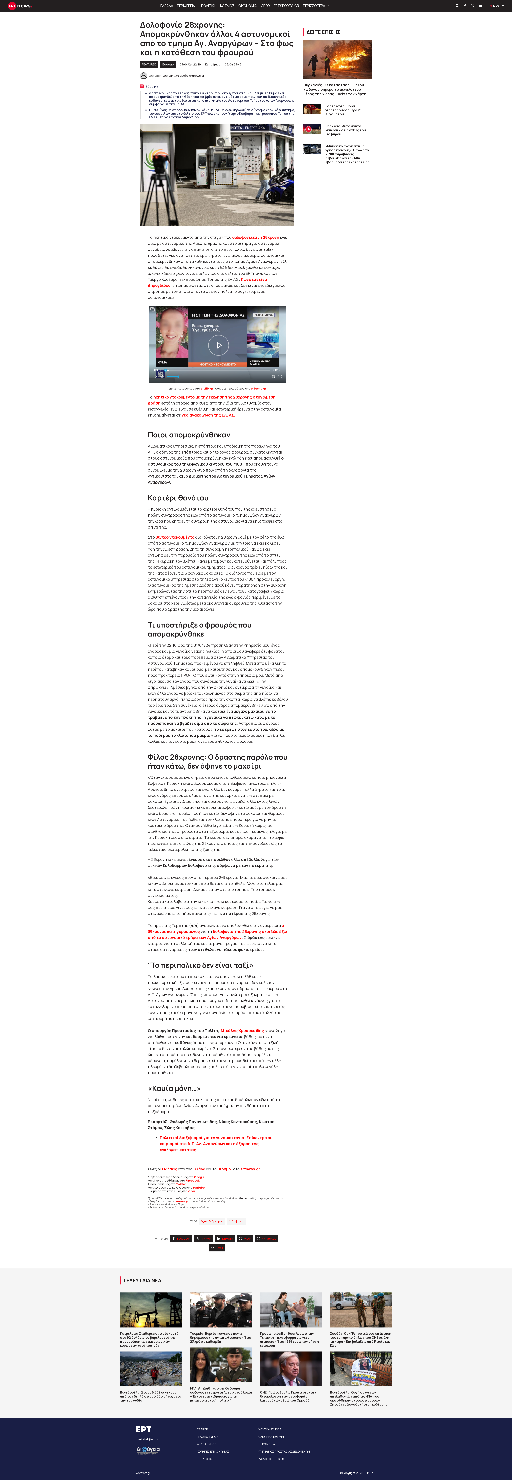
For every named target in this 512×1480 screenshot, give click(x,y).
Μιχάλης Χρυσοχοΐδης (242, 1030)
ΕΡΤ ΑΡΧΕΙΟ (204, 1459)
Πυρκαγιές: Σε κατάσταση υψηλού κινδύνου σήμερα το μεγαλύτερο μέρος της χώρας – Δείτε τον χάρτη (334, 89)
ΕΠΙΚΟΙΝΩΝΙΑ (266, 1444)
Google (199, 1177)
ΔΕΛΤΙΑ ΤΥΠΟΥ (206, 1444)
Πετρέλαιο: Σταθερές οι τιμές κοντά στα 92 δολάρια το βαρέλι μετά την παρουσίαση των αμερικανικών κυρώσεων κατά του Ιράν (149, 1339)
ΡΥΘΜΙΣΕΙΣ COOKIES (271, 1459)
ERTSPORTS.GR (286, 5)
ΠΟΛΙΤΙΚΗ (208, 5)
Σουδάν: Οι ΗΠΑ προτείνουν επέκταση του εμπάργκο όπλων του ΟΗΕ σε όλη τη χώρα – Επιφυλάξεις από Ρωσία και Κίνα (360, 1339)
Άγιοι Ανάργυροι (212, 1221)
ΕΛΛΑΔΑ (166, 5)
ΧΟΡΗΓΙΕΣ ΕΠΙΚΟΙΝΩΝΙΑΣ (213, 1451)
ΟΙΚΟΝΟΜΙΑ (247, 5)
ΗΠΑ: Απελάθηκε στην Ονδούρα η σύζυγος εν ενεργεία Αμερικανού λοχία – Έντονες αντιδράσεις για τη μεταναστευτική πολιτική (221, 1394)
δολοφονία (236, 1221)
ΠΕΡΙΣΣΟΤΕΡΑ (314, 5)
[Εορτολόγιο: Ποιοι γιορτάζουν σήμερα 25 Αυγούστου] (312, 109)
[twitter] (473, 6)
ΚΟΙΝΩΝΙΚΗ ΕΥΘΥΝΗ (271, 1437)
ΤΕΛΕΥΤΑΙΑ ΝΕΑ (142, 1280)
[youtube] (480, 6)
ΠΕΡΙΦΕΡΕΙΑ (186, 5)
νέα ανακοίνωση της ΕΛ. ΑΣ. (208, 415)
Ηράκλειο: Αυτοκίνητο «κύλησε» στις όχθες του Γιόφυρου (345, 130)
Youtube (199, 1187)
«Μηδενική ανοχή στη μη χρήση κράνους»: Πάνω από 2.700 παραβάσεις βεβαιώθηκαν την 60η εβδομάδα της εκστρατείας (347, 154)
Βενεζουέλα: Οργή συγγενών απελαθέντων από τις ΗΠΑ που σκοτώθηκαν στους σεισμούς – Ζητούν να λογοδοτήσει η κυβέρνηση (360, 1398)
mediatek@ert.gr (147, 1439)
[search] (457, 6)
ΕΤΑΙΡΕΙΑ (203, 1429)
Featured (149, 64)
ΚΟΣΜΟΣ (227, 5)
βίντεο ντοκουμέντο (175, 537)
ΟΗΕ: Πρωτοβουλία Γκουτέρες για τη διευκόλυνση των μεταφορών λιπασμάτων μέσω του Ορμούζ (289, 1396)
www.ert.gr (143, 1473)
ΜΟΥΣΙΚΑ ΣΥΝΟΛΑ (269, 1429)
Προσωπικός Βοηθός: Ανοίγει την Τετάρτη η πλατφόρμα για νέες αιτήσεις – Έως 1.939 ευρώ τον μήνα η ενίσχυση (289, 1339)
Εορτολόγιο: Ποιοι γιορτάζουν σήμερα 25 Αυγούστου (343, 110)
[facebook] (465, 6)
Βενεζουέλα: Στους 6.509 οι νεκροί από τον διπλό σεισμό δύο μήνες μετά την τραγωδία (150, 1396)
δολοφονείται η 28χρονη (255, 237)
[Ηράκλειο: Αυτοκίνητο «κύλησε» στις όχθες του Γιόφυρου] (312, 129)
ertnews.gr (182, 1201)
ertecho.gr (258, 388)
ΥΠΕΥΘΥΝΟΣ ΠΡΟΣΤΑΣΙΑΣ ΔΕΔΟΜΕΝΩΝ (284, 1451)
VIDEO (265, 5)
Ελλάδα (199, 1169)
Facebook (193, 1180)
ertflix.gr (207, 388)
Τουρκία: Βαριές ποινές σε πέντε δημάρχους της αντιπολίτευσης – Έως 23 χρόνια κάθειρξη (220, 1337)
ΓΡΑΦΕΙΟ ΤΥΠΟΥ (207, 1437)
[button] (197, 6)
